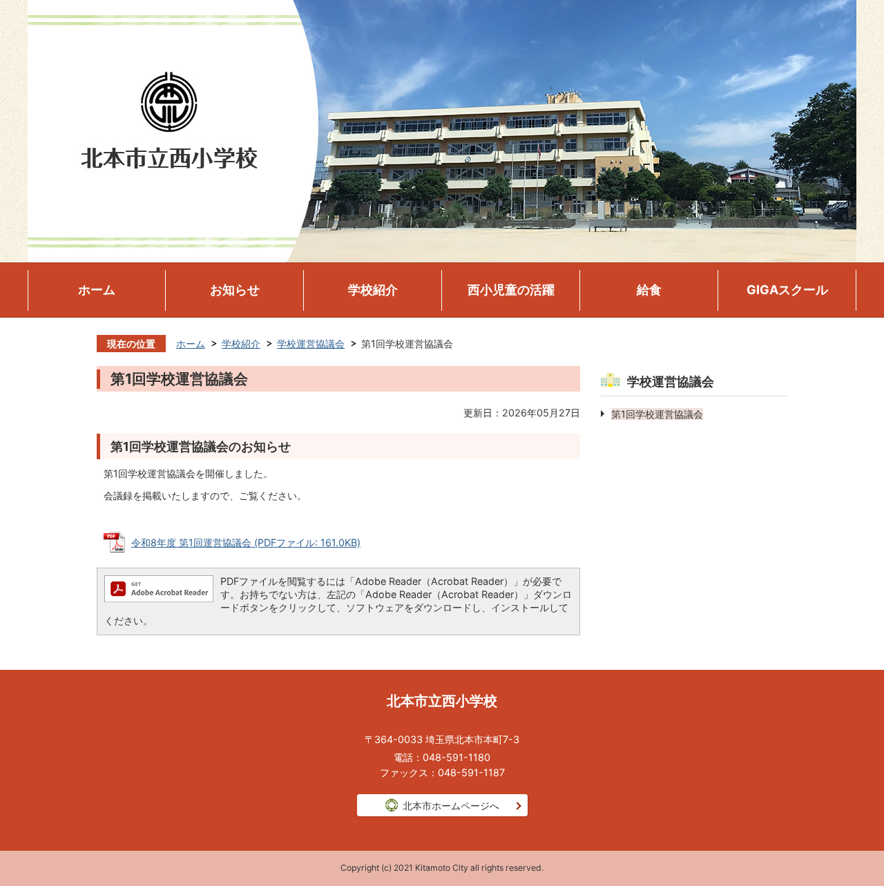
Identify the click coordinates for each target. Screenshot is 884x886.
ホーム (96, 289)
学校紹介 (373, 289)
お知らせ (235, 289)
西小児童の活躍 (511, 289)
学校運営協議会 (311, 343)
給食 (649, 289)
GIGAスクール (787, 289)
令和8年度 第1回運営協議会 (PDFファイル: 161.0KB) (246, 542)
